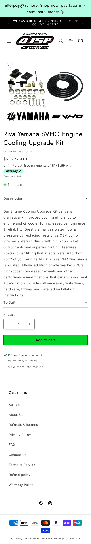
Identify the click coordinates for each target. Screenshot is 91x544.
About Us (16, 414)
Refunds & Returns (23, 424)
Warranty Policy (21, 485)
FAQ (12, 444)
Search (14, 404)
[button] (9, 41)
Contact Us (17, 455)
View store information (25, 367)
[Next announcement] (83, 23)
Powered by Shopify (67, 538)
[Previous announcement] (8, 23)
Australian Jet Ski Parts (38, 538)
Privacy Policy (20, 434)
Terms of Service (22, 465)
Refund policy (19, 475)
